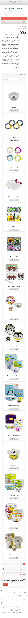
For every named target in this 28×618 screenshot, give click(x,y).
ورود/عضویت (14, 2)
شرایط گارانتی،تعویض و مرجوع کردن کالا (10, 608)
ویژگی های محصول (14, 110)
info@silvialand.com (21, 595)
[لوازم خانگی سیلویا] (14, 8)
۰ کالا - (13, 10)
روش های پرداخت (19, 609)
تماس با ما (15, 1)
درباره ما (20, 1)
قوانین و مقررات (9, 1)
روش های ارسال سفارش (10, 609)
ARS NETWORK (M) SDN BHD (11, 616)
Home (24, 28)
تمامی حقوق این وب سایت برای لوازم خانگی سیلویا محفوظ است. (12, 613)
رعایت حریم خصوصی (14, 610)
